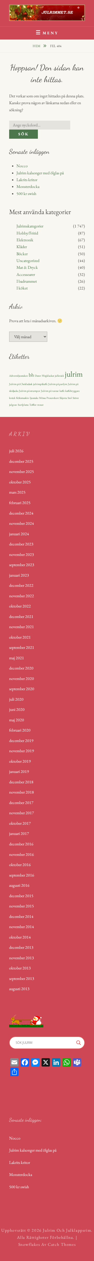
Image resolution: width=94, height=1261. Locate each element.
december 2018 (21, 782)
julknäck (59, 375)
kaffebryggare (72, 391)
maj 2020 (16, 720)
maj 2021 (16, 658)
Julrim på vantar (50, 391)
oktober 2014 (20, 937)
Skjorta (63, 398)
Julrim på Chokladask (20, 384)
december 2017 (21, 802)
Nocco (22, 166)
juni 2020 (17, 709)
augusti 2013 (19, 988)
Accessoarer (25, 274)
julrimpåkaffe (40, 384)
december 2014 (21, 916)
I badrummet (26, 281)
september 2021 (21, 647)
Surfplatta (23, 404)
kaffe (62, 391)
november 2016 (21, 854)
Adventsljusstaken (18, 375)
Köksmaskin (22, 398)
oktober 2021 (20, 637)
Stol (70, 398)
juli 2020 (16, 699)
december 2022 (21, 585)
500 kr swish (26, 193)
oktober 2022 (20, 606)
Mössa (42, 398)
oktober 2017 (20, 823)
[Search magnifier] (78, 1042)
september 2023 (21, 564)
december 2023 (21, 544)
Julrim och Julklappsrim (67, 1230)
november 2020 (21, 678)
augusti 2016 (19, 885)
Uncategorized (27, 260)
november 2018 (21, 792)
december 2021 (21, 616)
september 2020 (21, 688)
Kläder (21, 246)
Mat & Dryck (27, 267)
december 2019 (21, 740)
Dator (38, 375)
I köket (22, 288)
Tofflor (33, 404)
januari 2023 (19, 575)
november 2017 (21, 813)
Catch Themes (62, 1244)
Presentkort (52, 398)
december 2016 (21, 844)
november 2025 (21, 471)
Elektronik (24, 240)
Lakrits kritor (26, 179)
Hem (37, 46)
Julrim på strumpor (29, 391)
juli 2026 (16, 451)
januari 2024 (19, 534)
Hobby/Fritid (27, 233)
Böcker (22, 253)
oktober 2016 (20, 864)
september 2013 (21, 978)
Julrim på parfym (57, 384)
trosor (40, 404)
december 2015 (21, 896)
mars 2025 (17, 492)
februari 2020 (20, 730)
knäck (12, 398)
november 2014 (21, 926)
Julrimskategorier (29, 226)
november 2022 (21, 596)
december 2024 (21, 513)
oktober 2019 (20, 761)
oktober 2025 (20, 482)
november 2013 (21, 958)
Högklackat (48, 375)
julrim (74, 374)
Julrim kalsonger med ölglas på (40, 173)
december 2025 (21, 461)
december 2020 (21, 668)
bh (31, 375)
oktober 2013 (20, 968)
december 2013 (21, 947)
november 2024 (21, 523)
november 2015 (21, 906)
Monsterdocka (27, 186)
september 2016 (21, 875)
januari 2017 (19, 833)
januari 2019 (19, 771)
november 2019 (21, 751)
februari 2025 (20, 502)
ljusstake (34, 398)
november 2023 (21, 554)
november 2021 (21, 626)
